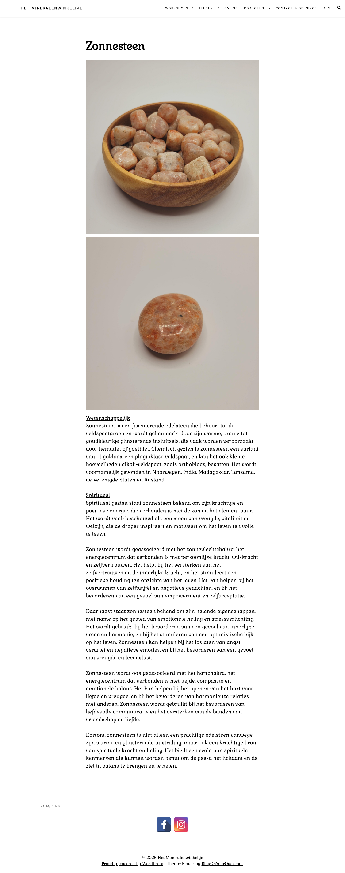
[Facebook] (163, 824)
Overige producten (244, 8)
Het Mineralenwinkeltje (52, 8)
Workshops (176, 8)
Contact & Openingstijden (303, 8)
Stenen (205, 8)
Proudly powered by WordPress (132, 863)
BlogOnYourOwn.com (222, 863)
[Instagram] (181, 824)
